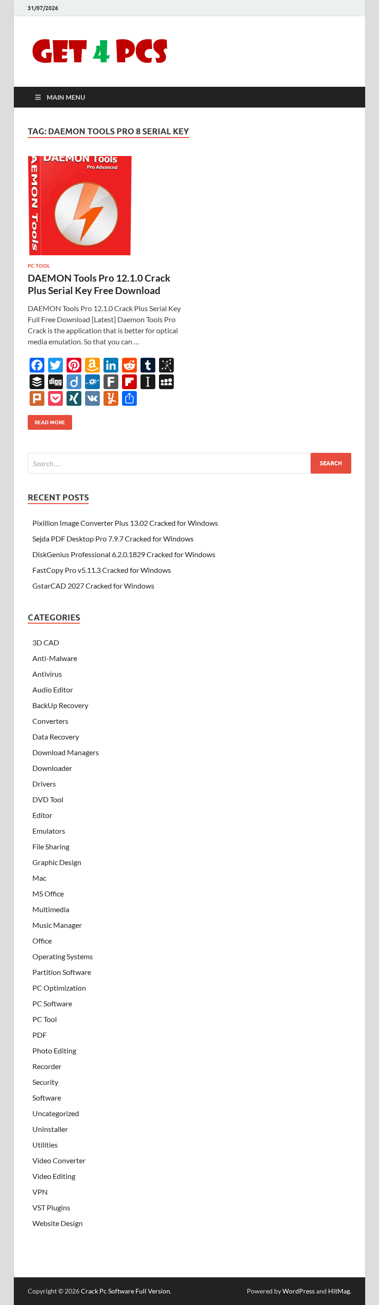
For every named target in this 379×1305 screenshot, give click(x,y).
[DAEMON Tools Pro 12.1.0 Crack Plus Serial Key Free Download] (104, 205)
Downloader (52, 768)
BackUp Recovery (60, 705)
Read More (46, 420)
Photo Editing (54, 1050)
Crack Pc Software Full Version (125, 1291)
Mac (39, 877)
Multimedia (50, 909)
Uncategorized (55, 1113)
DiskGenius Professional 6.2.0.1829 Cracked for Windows (123, 554)
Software (46, 1097)
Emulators (48, 830)
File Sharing (50, 846)
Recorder (46, 1066)
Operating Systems (62, 956)
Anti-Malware (54, 658)
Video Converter (59, 1160)
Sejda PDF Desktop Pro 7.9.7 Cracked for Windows (113, 538)
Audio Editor (52, 689)
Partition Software (61, 972)
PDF (39, 1034)
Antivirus (47, 673)
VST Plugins (51, 1207)
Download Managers (65, 752)
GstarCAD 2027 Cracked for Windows (93, 585)
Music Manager (57, 924)
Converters (50, 720)
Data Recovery (55, 736)
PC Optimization (59, 987)
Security (45, 1081)
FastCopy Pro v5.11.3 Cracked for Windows (101, 569)
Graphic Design (56, 862)
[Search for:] (189, 463)
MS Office (48, 893)
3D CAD (45, 642)
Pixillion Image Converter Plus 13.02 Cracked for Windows (125, 522)
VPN (40, 1191)
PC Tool (39, 266)
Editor (42, 815)
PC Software (52, 1003)
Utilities (45, 1144)
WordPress (298, 1291)
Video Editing (53, 1176)
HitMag (339, 1291)
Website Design (57, 1223)
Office (42, 940)
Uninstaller (50, 1129)
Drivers (44, 783)
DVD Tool (47, 799)
